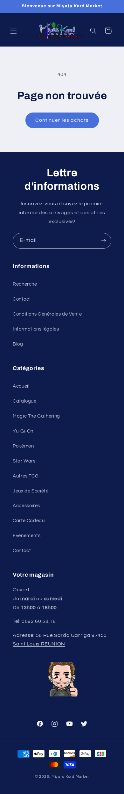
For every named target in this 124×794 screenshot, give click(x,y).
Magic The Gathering (36, 416)
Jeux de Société (30, 491)
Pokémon (23, 446)
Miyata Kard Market (70, 776)
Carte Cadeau (29, 520)
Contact (22, 299)
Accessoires (26, 505)
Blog (18, 344)
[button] (13, 30)
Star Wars (24, 461)
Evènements (26, 535)
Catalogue (25, 401)
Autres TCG (25, 476)
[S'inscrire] (103, 241)
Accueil (21, 386)
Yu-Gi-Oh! (24, 431)
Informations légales (36, 329)
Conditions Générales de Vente (47, 314)
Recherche (25, 284)
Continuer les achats (62, 120)
